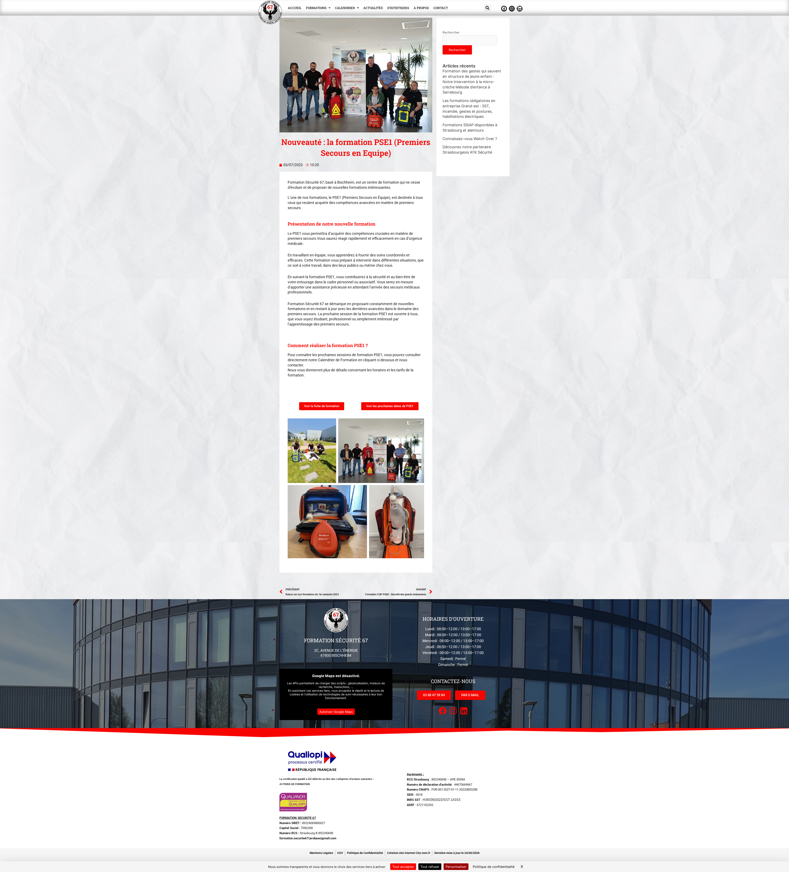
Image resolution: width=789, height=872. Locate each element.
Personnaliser (456, 867)
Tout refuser (429, 867)
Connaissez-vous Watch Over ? (470, 139)
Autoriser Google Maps (336, 712)
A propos (421, 8)
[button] (487, 7)
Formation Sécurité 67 (336, 640)
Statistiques (398, 8)
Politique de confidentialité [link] (493, 867)
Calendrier (345, 8)
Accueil (294, 8)
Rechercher (451, 32)
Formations (316, 8)
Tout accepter (403, 867)
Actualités (373, 8)
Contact (440, 8)
